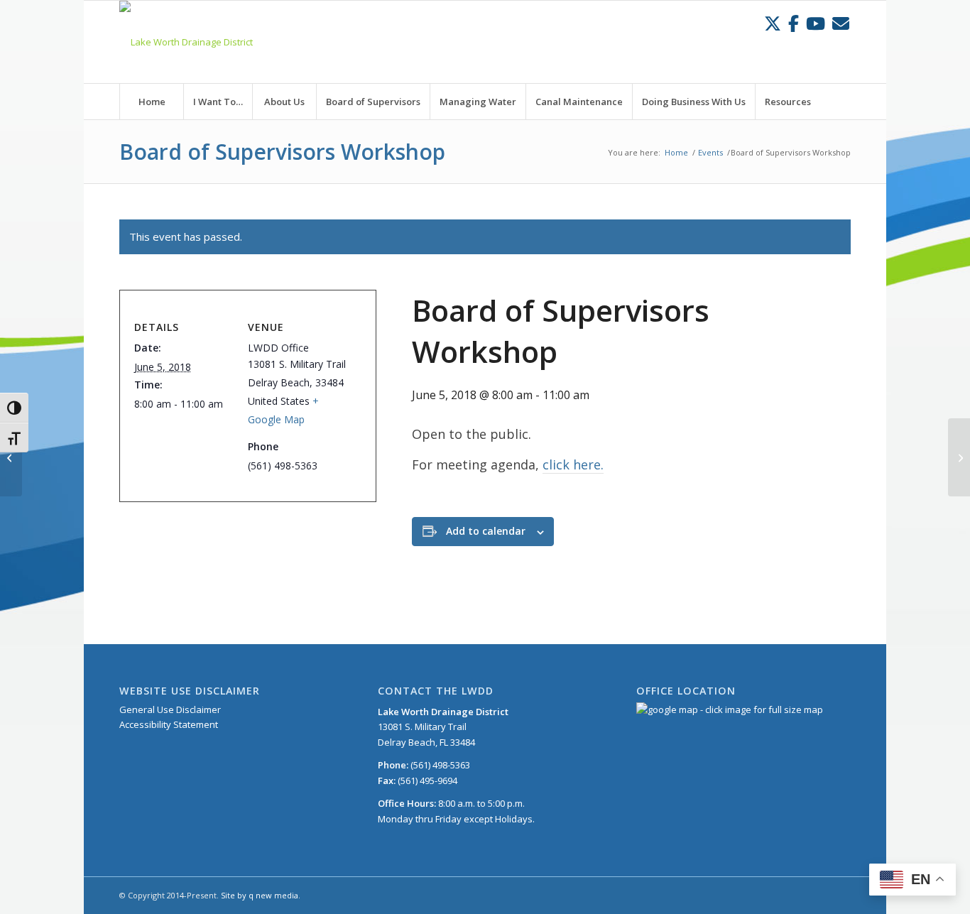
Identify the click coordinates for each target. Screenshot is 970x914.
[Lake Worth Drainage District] (186, 42)
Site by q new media (259, 895)
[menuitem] (151, 101)
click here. (573, 464)
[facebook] (793, 23)
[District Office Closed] (11, 457)
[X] (773, 23)
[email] (841, 23)
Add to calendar (485, 531)
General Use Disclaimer (170, 709)
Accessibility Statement (168, 724)
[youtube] (816, 23)
